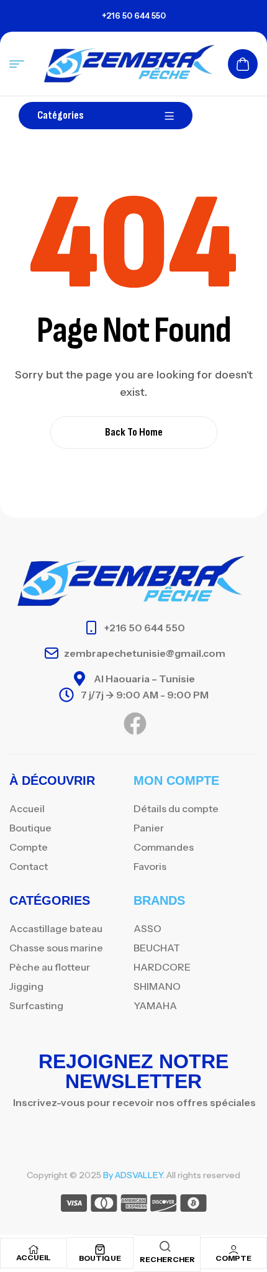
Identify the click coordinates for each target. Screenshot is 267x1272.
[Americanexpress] (133, 1205)
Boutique (100, 1258)
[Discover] (163, 1205)
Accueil (33, 1257)
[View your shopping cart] (243, 64)
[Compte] (233, 1249)
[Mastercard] (104, 1205)
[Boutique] (100, 1249)
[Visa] (74, 1205)
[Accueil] (33, 1250)
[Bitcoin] (193, 1205)
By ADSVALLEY (133, 1175)
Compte (233, 1258)
